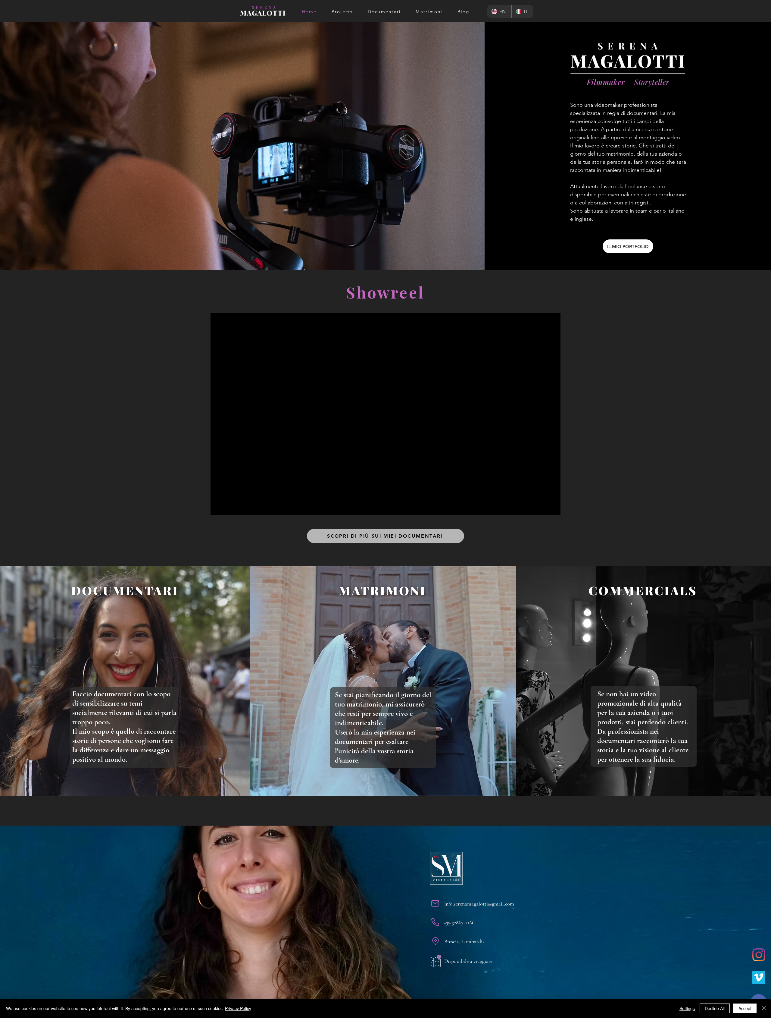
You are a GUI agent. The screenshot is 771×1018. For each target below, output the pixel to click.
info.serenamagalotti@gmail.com (479, 903)
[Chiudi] (763, 1008)
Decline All (715, 1008)
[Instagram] (758, 954)
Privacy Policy (238, 1008)
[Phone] (435, 922)
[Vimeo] (758, 977)
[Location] (435, 941)
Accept (744, 1008)
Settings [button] (687, 1008)
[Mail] (435, 903)
